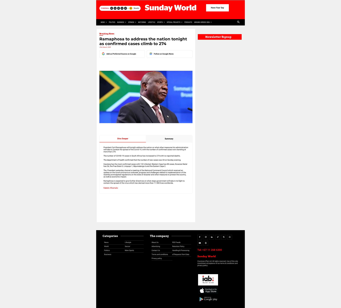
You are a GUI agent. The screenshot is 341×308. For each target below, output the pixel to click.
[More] (155, 63)
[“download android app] (208, 302)
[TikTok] (217, 237)
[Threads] (205, 243)
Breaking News (106, 34)
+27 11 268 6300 (212, 250)
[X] (130, 63)
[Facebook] (118, 63)
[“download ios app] (208, 294)
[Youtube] (199, 243)
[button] (238, 22)
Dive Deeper (122, 138)
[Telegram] (136, 63)
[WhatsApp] (142, 63)
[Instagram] (205, 237)
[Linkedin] (124, 63)
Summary (169, 138)
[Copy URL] (148, 63)
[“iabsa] (208, 285)
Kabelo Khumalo (110, 187)
